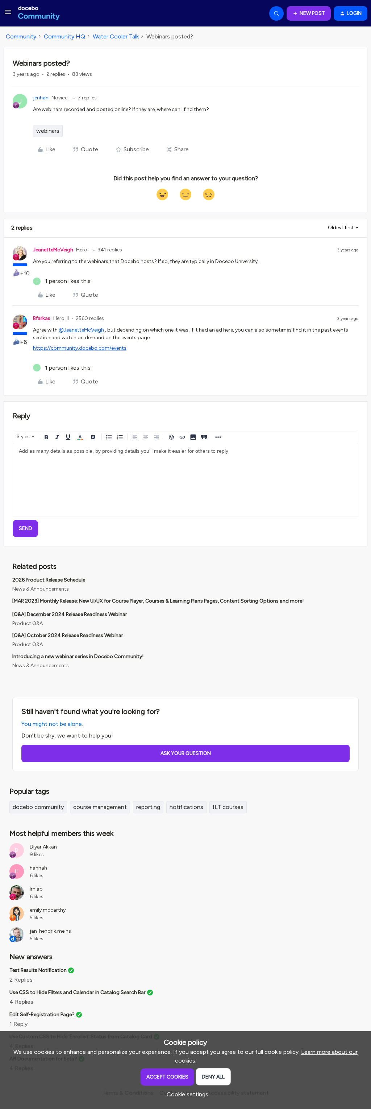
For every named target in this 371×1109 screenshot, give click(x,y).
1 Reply (18, 1023)
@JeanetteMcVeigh (81, 330)
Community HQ (64, 36)
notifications (186, 807)
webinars (47, 130)
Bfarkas (41, 318)
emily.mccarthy (48, 910)
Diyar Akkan (43, 847)
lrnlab (36, 889)
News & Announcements (40, 589)
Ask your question (186, 753)
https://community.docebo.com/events (79, 348)
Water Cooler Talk (116, 36)
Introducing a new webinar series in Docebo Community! (77, 656)
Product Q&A (27, 623)
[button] (8, 14)
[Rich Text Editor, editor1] (185, 480)
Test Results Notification (38, 970)
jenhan (41, 98)
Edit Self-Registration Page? (42, 1014)
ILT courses (228, 807)
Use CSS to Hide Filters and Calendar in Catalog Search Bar (77, 992)
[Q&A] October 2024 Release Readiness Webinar (67, 635)
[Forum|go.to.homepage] (39, 13)
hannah (38, 868)
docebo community (38, 807)
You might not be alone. (52, 723)
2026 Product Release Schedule (48, 580)
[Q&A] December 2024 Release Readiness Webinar (69, 614)
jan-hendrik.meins (50, 931)
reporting (148, 807)
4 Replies (21, 1001)
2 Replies (21, 979)
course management (100, 807)
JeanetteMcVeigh (53, 250)
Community (21, 36)
